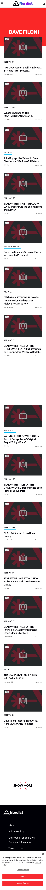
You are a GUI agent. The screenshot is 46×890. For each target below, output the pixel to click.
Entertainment (12, 246)
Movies (8, 152)
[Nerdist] (23, 4)
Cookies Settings (23, 870)
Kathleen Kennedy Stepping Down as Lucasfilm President (22, 254)
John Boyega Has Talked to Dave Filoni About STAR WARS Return (21, 160)
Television (9, 62)
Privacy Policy (16, 831)
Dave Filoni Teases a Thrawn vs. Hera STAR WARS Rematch (21, 722)
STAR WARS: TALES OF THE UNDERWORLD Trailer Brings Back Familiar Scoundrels (23, 487)
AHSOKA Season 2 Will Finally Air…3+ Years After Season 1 (23, 69)
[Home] (13, 814)
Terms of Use (15, 848)
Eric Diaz (7, 120)
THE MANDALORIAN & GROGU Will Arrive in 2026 (21, 677)
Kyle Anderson (8, 74)
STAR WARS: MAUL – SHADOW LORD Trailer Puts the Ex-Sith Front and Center (23, 206)
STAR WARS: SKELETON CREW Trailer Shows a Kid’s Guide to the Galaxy (22, 581)
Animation (10, 198)
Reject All (23, 876)
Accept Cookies (23, 883)
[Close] (43, 854)
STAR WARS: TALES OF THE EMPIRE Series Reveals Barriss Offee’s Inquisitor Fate (20, 629)
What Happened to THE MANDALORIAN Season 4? (18, 114)
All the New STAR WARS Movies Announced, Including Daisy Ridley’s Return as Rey (21, 300)
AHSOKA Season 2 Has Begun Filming (20, 535)
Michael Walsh (8, 307)
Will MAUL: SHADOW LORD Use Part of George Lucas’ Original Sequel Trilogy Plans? (22, 439)
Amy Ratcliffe (8, 540)
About (11, 825)
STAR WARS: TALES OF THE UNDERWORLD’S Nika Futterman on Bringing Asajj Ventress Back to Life (22, 349)
